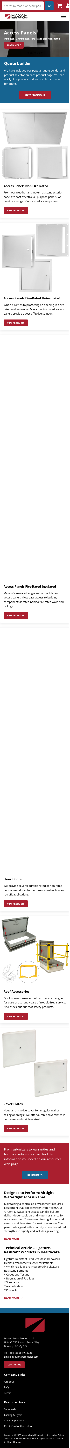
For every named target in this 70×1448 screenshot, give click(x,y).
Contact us (14, 1364)
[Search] (49, 5)
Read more (13, 1238)
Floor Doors (12, 879)
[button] (28, 53)
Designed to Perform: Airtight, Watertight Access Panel (29, 1195)
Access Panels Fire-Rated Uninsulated (32, 298)
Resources (34, 1175)
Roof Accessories (16, 991)
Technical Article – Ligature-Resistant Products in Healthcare (32, 1250)
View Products (34, 94)
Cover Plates (13, 1104)
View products (17, 211)
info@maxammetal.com (25, 1356)
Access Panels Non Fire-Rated (26, 186)
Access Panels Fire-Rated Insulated (30, 586)
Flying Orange (13, 1441)
